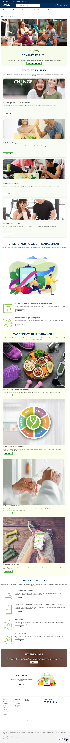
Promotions (24, 9)
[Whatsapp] (53, 702)
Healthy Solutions (51, 9)
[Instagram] (45, 702)
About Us (23, 1)
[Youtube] (48, 702)
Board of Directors (28, 702)
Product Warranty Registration (6, 714)
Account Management (7, 701)
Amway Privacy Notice (50, 732)
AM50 (61, 9)
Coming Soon (8, 113)
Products (5, 9)
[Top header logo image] (6, 5)
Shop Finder (5, 709)
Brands (14, 9)
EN (11, 1)
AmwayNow (18, 1)
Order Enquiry (5, 703)
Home (2, 16)
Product (4, 705)
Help (55, 5)
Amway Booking (6, 711)
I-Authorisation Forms (7, 718)
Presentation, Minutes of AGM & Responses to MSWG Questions (29, 719)
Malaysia (6, 1)
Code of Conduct (63, 733)
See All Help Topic (6, 716)
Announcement (17, 703)
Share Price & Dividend (27, 712)
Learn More (7, 193)
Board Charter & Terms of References (28, 722)
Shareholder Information (27, 715)
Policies (26, 724)
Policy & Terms (42, 732)
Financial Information (27, 709)
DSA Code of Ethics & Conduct (61, 732)
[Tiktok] (56, 702)
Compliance (37, 732)
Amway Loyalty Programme (37, 9)
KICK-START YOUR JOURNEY (34, 63)
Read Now (34, 662)
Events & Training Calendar (17, 706)
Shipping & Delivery (6, 707)
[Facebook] (50, 702)
